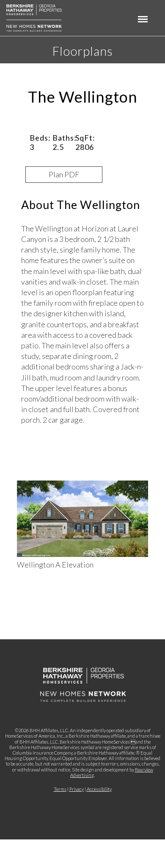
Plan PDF (64, 174)
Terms (60, 789)
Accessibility (99, 789)
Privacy (76, 789)
